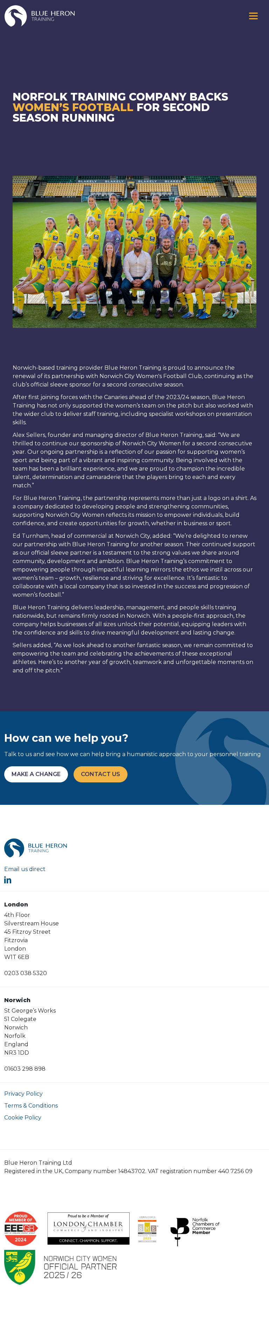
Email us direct (25, 869)
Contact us (100, 774)
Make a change (36, 774)
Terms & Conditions (31, 1105)
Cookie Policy (22, 1117)
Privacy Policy (23, 1093)
